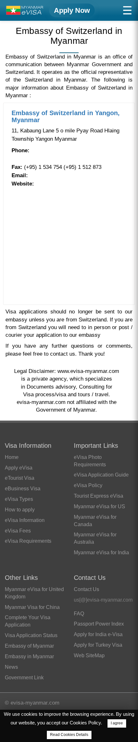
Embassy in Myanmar (29, 656)
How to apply (20, 509)
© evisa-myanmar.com (32, 703)
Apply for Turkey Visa (98, 645)
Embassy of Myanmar (29, 646)
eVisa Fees (18, 530)
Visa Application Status (31, 635)
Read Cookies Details (69, 734)
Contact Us (86, 589)
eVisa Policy (88, 485)
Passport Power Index (99, 624)
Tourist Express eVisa (98, 496)
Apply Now (72, 10)
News (11, 667)
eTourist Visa (19, 478)
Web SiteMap (89, 655)
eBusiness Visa (22, 488)
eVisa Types (19, 499)
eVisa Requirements (28, 541)
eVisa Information (25, 520)
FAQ (79, 613)
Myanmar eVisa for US (99, 506)
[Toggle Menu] (127, 10)
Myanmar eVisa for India (101, 552)
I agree (117, 723)
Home (12, 457)
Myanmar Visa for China (32, 607)
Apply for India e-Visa (98, 634)
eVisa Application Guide (101, 475)
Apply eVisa (18, 467)
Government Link (24, 677)
